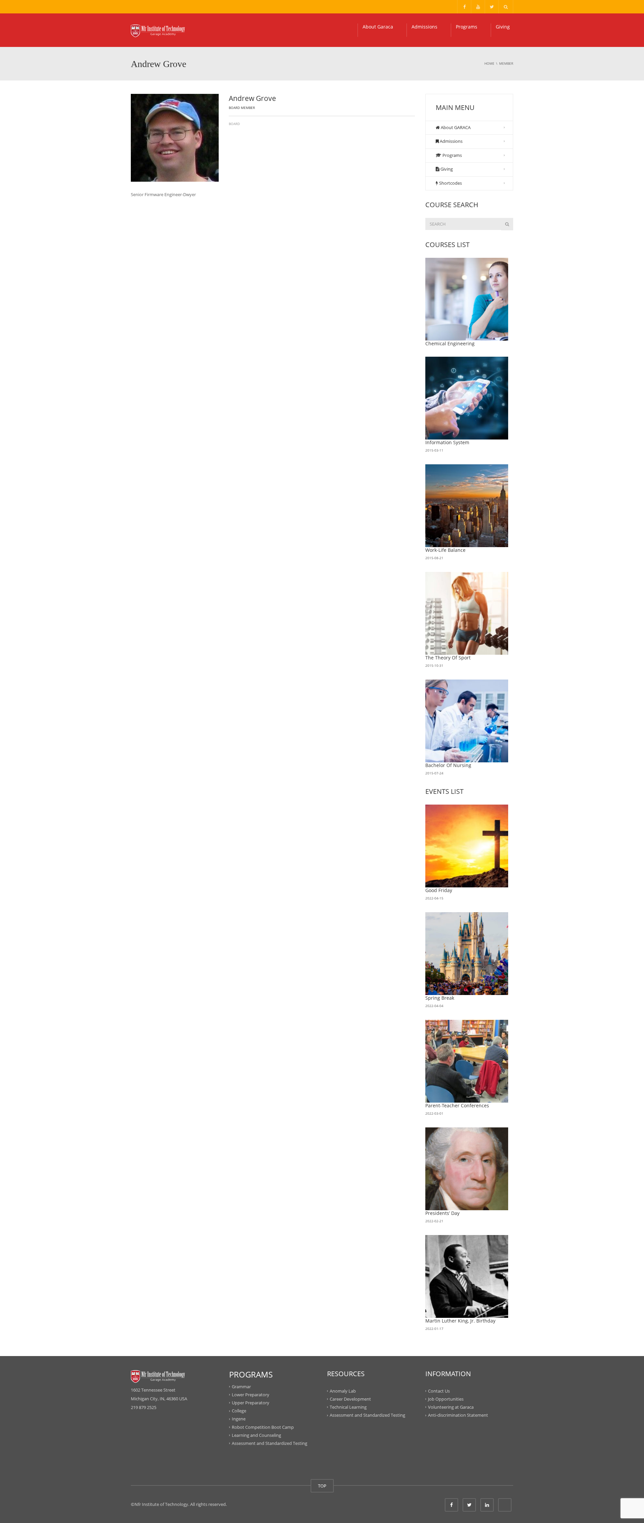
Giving (503, 26)
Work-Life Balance (445, 550)
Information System (447, 442)
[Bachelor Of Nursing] (466, 721)
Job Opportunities (446, 1399)
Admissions (424, 26)
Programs (466, 26)
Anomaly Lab (343, 1391)
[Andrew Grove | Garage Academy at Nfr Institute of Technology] (158, 30)
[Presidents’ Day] (466, 1169)
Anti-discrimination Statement (458, 1415)
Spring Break (439, 998)
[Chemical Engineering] (466, 299)
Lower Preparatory (250, 1395)
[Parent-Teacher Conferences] (466, 1061)
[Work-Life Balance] (466, 505)
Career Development (350, 1399)
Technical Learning (348, 1407)
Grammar (241, 1386)
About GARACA (455, 127)
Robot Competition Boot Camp (263, 1427)
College (239, 1411)
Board (234, 123)
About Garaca (378, 26)
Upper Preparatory (250, 1403)
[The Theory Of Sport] (466, 613)
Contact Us (439, 1391)
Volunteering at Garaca (451, 1407)
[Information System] (466, 398)
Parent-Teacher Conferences (457, 1105)
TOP (322, 1486)
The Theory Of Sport (448, 657)
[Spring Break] (466, 953)
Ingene (239, 1419)
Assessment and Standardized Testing (269, 1443)
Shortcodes (450, 183)
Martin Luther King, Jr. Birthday (460, 1320)
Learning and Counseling (256, 1435)
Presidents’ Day (442, 1213)
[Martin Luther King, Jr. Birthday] (466, 1276)
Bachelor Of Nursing (448, 765)
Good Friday (438, 890)
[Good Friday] (466, 846)
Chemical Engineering (450, 343)
